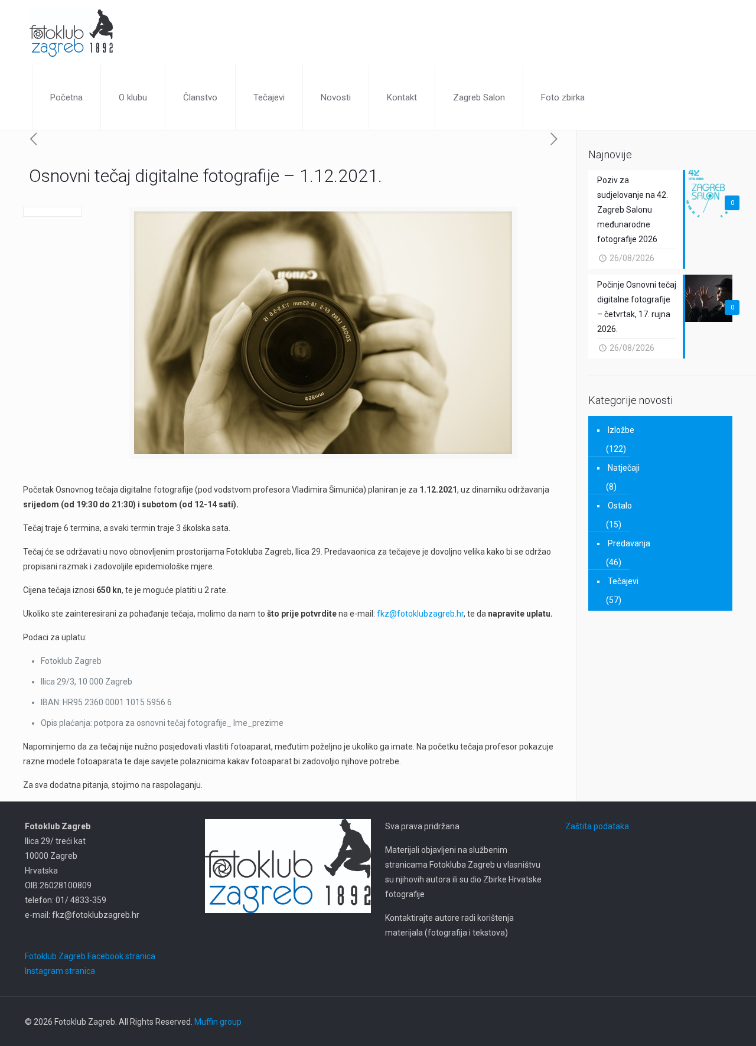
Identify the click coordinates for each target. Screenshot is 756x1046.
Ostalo (620, 505)
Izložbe (621, 430)
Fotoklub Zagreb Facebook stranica (90, 956)
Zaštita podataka (597, 826)
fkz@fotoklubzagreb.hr (420, 613)
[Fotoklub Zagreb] (71, 32)
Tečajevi (623, 581)
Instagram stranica (60, 971)
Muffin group (218, 1022)
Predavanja (629, 543)
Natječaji (624, 468)
